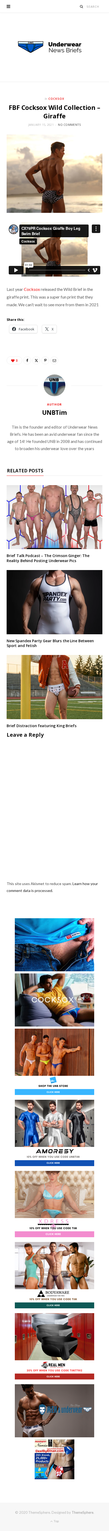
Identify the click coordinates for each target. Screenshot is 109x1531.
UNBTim (54, 412)
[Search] (81, 6)
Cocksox (56, 99)
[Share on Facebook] (27, 360)
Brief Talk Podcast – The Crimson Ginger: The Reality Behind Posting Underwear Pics (48, 558)
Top (56, 1521)
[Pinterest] (45, 360)
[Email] (54, 360)
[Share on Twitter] (36, 360)
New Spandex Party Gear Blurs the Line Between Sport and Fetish (50, 643)
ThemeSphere (82, 1512)
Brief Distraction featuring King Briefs (41, 725)
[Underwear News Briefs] (54, 47)
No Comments (69, 125)
